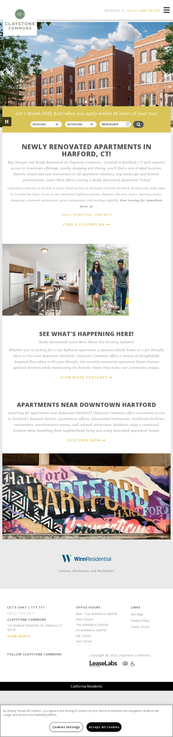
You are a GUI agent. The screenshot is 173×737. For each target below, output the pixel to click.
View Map (17, 636)
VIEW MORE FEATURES (84, 377)
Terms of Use (140, 627)
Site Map (137, 614)
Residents (112, 10)
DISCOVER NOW (85, 440)
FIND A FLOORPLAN (84, 224)
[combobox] (46, 124)
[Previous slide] (13, 74)
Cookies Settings (66, 727)
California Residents (86, 686)
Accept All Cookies (104, 727)
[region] (86, 721)
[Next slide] (159, 74)
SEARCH (138, 124)
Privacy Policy (140, 621)
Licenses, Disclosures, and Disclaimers (86, 571)
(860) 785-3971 (150, 10)
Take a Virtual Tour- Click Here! (86, 215)
